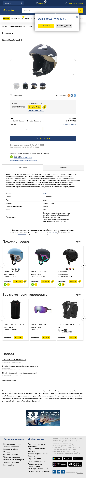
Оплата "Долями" (10, 454)
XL (60, 129)
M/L (26, 129)
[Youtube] (58, 472)
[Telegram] (63, 472)
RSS (14, 380)
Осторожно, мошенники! (39, 471)
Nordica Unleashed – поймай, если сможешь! (19, 373)
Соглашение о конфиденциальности (38, 468)
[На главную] (9, 10)
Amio (80, 472)
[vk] (72, 95)
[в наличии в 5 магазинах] (5, 284)
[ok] (69, 95)
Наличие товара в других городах (23, 160)
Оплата (6, 452)
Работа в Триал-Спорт (38, 453)
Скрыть (78, 241)
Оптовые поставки (36, 461)
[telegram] (75, 95)
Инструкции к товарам (13, 460)
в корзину (45, 138)
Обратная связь (35, 459)
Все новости (7, 380)
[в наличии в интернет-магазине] (8, 284)
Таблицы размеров (11, 457)
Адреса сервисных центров (36, 450)
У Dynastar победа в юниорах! (14, 359)
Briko (45, 193)
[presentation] (12, 60)
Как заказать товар (12, 444)
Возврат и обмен (10, 449)
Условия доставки (11, 446)
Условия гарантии (11, 462)
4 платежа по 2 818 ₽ (36, 110)
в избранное (17, 95)
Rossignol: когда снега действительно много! (20, 366)
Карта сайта (8, 465)
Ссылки (31, 456)
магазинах (22, 234)
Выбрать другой (64, 26)
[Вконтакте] (54, 472)
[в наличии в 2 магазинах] (32, 284)
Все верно (46, 26)
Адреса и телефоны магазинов (36, 445)
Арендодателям (35, 464)
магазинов (53, 232)
